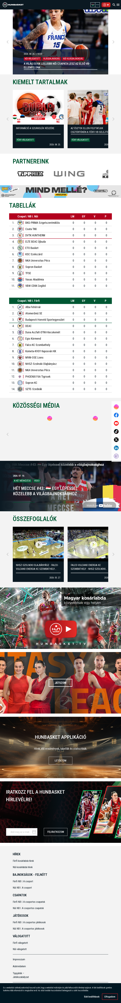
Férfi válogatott (25, 140)
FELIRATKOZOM (55, 831)
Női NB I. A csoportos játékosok (28, 928)
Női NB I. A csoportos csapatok (28, 908)
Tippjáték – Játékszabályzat (21, 975)
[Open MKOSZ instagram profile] (116, 407)
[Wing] (69, 173)
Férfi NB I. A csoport (23, 881)
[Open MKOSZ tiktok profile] (116, 431)
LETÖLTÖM (60, 760)
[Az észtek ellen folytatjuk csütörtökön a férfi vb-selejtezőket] (93, 107)
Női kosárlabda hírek (23, 867)
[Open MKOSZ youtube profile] (116, 423)
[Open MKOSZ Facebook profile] (116, 415)
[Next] (113, 42)
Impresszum (19, 959)
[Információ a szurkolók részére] (38, 107)
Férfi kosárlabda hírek (23, 860)
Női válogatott (20, 949)
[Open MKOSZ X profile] (116, 439)
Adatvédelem (19, 966)
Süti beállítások (91, 996)
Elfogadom (109, 996)
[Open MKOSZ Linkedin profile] (116, 448)
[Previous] (7, 42)
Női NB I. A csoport (22, 887)
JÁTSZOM (60, 682)
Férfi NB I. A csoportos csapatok (29, 901)
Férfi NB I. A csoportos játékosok (29, 922)
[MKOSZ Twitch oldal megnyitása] (116, 456)
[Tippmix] (30, 173)
